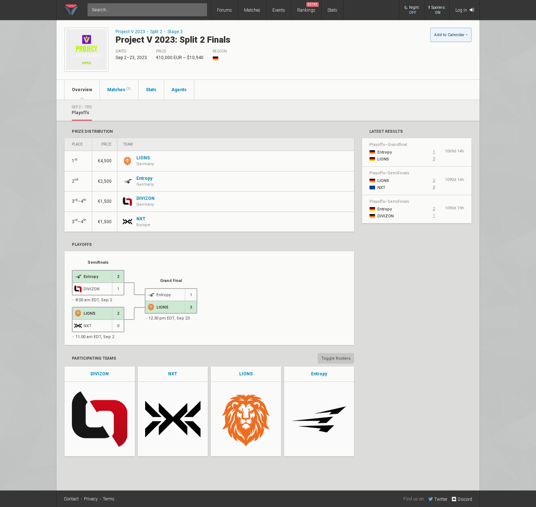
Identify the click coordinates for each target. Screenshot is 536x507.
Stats (332, 10)
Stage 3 (175, 32)
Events (278, 10)
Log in (461, 10)
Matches (252, 10)
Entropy (319, 373)
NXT (172, 373)
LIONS (246, 373)
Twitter (440, 499)
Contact (71, 499)
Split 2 (156, 32)
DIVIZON (99, 373)
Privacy (91, 499)
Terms (108, 499)
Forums (224, 10)
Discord (465, 499)
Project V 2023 (130, 32)
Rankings (307, 8)
